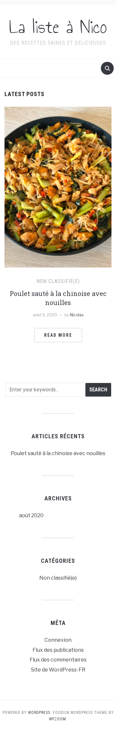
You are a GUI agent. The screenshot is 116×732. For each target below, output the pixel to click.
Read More (58, 335)
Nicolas (76, 314)
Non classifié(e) (58, 281)
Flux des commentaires (58, 660)
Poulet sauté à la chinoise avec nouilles (58, 453)
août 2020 (31, 515)
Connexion (58, 640)
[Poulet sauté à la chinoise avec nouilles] (58, 187)
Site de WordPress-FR (58, 670)
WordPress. (40, 712)
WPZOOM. (58, 719)
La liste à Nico (58, 27)
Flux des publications (58, 650)
